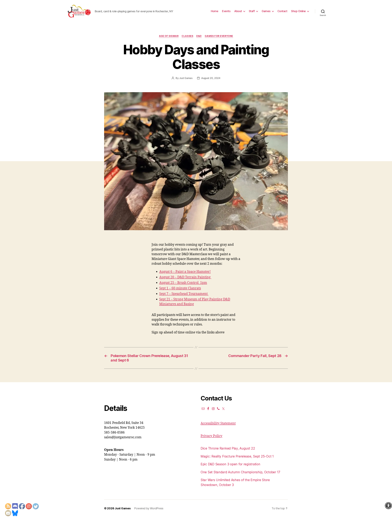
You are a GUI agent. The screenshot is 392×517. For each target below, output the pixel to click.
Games (266, 11)
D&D (199, 36)
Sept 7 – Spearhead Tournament (183, 294)
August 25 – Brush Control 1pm (183, 283)
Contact (282, 11)
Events (226, 11)
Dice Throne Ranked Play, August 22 (228, 448)
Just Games (185, 78)
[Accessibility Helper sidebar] (388, 505)
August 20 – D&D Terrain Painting (185, 277)
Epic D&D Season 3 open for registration (230, 464)
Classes (187, 36)
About (238, 11)
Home (214, 11)
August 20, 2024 (210, 78)
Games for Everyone (219, 36)
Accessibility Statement (218, 423)
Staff (252, 11)
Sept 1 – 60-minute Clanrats (180, 288)
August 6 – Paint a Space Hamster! (185, 272)
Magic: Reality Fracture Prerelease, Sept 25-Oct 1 (237, 456)
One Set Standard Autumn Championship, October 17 (240, 472)
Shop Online (298, 11)
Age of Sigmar (169, 36)
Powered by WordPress (148, 508)
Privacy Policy (211, 436)
